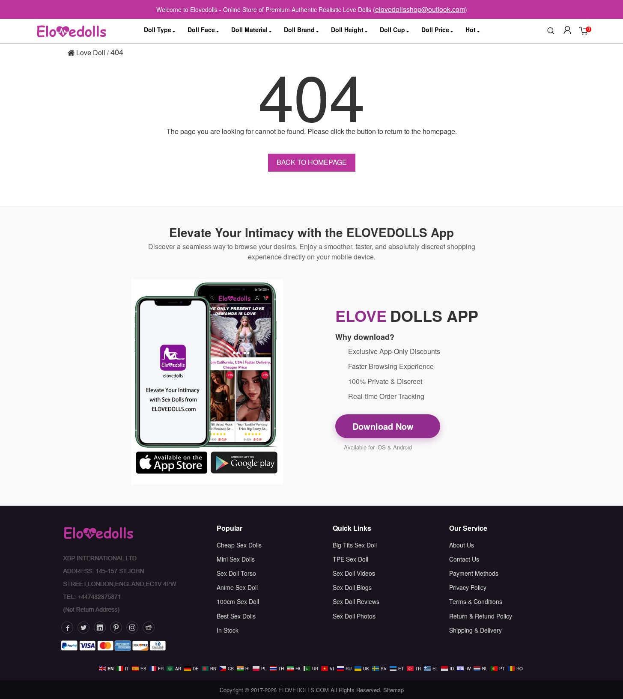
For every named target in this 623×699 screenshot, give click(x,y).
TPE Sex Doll (350, 559)
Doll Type (157, 29)
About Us (461, 545)
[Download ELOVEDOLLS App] (207, 382)
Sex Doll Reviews (356, 601)
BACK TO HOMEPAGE (312, 162)
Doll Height (347, 29)
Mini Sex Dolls (236, 559)
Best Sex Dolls (236, 616)
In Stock (227, 630)
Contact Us (464, 559)
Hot (470, 29)
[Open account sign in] (567, 31)
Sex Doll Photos (354, 616)
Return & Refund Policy (480, 616)
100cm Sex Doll (238, 601)
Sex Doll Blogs (352, 587)
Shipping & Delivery (475, 630)
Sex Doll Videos (354, 573)
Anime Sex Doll (237, 587)
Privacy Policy (467, 587)
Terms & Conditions (475, 601)
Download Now (384, 426)
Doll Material (249, 29)
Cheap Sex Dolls (239, 545)
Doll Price (435, 29)
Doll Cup (392, 29)
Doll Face (201, 29)
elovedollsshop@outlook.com (420, 9)
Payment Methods (473, 573)
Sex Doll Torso (236, 573)
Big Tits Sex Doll (355, 545)
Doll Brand (299, 29)
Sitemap (393, 690)
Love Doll (90, 52)
